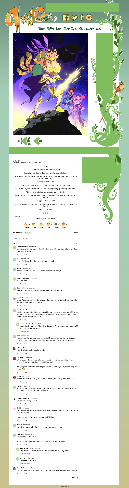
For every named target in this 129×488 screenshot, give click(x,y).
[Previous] (37, 141)
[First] (24, 141)
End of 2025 (17, 161)
